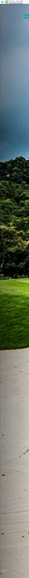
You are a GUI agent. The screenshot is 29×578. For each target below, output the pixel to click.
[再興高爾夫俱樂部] (13, 2)
